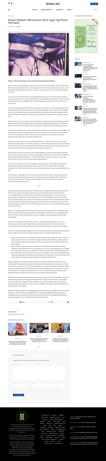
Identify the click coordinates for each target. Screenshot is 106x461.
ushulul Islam (49, 443)
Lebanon (51, 427)
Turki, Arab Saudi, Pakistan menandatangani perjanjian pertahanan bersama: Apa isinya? (89, 99)
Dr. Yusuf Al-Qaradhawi (56, 419)
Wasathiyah (85, 74)
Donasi (69, 9)
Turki (59, 441)
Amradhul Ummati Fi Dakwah (88, 422)
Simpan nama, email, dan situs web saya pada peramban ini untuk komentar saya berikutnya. (37, 390)
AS (63, 417)
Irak (50, 425)
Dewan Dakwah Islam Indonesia (16, 314)
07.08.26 (84, 92)
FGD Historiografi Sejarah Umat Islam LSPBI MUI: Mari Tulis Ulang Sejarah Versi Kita (39, 340)
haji (64, 421)
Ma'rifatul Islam (60, 427)
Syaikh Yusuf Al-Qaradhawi (49, 439)
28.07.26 (84, 81)
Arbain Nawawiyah (55, 417)
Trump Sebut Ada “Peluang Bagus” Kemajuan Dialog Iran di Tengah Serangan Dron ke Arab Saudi (90, 67)
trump (47, 441)
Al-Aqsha (54, 415)
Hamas (42, 423)
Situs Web (52, 383)
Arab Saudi (45, 417)
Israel (60, 425)
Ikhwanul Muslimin (60, 423)
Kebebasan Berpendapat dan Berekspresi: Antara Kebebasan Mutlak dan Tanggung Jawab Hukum (90, 111)
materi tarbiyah (44, 429)
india (45, 425)
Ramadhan (61, 435)
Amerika (62, 415)
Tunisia (53, 441)
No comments (17, 26)
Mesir (53, 429)
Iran (55, 425)
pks (43, 435)
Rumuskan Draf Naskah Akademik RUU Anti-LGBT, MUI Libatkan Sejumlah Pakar (60, 340)
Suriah (63, 437)
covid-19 (45, 419)
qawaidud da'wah (51, 435)
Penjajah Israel (54, 433)
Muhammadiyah (61, 429)
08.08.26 (84, 104)
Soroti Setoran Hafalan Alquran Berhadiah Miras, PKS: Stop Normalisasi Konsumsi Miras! (17, 342)
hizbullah (49, 423)
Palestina (44, 433)
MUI (43, 431)
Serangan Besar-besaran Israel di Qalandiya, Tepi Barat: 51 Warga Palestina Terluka (90, 88)
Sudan (57, 437)
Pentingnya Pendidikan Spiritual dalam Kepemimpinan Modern (90, 78)
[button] (97, 9)
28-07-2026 (85, 72)
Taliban (62, 439)
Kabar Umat (11, 16)
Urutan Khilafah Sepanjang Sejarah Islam (86, 432)
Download (59, 9)
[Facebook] (9, 4)
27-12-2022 (10, 26)
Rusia (42, 437)
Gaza (49, 421)
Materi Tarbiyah (46, 9)
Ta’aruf (34, 9)
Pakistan (61, 431)
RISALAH (53, 4)
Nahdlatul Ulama (51, 431)
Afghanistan (45, 415)
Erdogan (43, 421)
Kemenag (43, 427)
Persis (62, 433)
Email (33, 383)
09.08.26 (84, 114)
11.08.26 (84, 125)
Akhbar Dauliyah (87, 62)
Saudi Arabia (49, 437)
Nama (15, 383)
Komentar (15, 365)
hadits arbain (57, 421)
